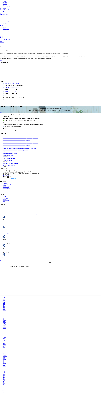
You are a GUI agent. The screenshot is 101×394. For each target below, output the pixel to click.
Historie (4, 28)
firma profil (4, 27)
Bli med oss (2, 42)
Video (4, 201)
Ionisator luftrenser (6, 19)
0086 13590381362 (6, 175)
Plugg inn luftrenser (6, 22)
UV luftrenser (5, 185)
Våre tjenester (5, 33)
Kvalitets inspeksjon (6, 32)
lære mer (1, 60)
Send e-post (2, 260)
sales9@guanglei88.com (7, 178)
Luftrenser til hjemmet (4, 14)
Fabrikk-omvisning (6, 200)
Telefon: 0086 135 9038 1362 (5, 8)
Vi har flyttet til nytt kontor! (9, 158)
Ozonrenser (4, 20)
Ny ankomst (5, 16)
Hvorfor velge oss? (6, 29)
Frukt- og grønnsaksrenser (7, 21)
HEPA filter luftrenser (6, 18)
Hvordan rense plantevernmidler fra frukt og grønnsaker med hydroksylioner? (20, 148)
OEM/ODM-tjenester (6, 39)
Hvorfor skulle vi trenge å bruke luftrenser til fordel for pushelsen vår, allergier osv (20, 138)
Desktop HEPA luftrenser (7, 184)
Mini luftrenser (5, 23)
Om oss (1, 25)
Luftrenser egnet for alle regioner (10, 153)
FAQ (1, 41)
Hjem (1, 13)
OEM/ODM (2, 37)
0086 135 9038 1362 (6, 223)
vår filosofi (4, 34)
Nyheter (1, 36)
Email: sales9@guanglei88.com (5, 9)
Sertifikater (4, 30)
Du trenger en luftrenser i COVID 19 (10, 163)
